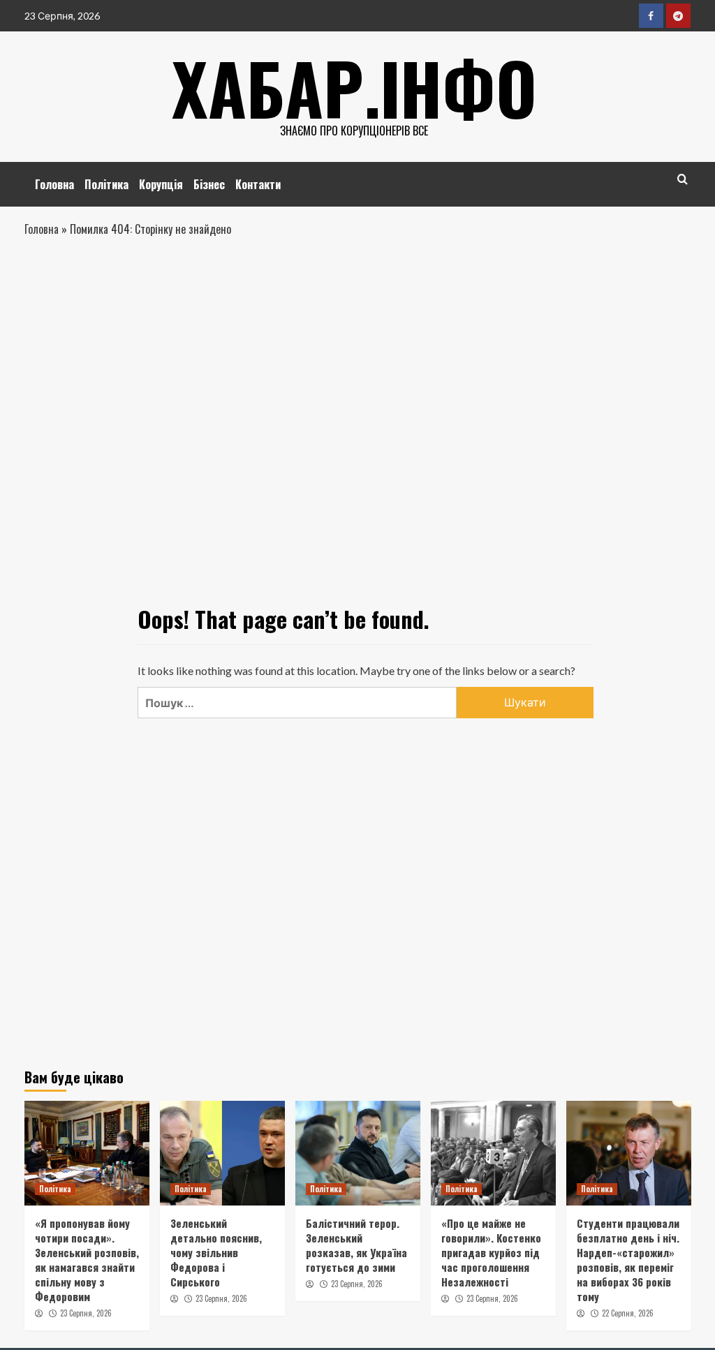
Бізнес (209, 184)
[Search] (682, 179)
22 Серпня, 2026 (628, 1313)
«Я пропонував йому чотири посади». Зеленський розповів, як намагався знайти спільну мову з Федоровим (87, 1259)
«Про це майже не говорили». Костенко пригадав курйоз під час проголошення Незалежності (491, 1252)
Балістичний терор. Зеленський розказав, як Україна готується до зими (356, 1245)
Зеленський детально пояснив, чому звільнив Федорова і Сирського (216, 1252)
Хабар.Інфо (354, 87)
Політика (106, 184)
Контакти (258, 184)
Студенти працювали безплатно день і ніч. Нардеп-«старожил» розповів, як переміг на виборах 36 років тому (628, 1259)
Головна (54, 184)
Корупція (161, 184)
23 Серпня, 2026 (86, 1313)
